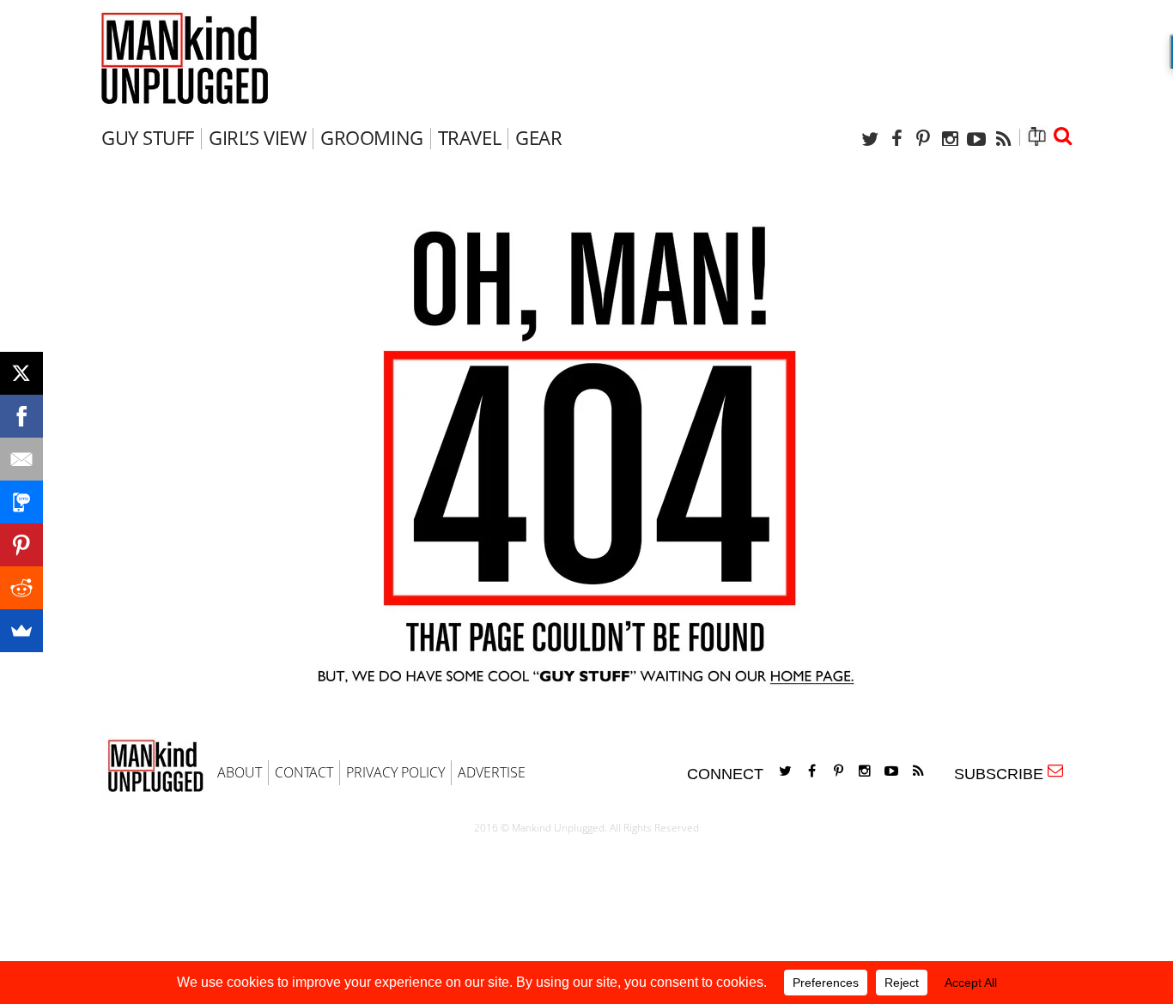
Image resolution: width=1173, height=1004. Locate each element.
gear (538, 137)
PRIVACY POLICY (395, 772)
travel (469, 137)
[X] (21, 373)
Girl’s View (257, 137)
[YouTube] (976, 138)
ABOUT (239, 772)
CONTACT (304, 772)
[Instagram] (950, 138)
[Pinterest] (923, 138)
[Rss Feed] (1003, 138)
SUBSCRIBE (1003, 774)
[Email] (21, 459)
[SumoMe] (21, 630)
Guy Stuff (147, 137)
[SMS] (21, 502)
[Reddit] (21, 587)
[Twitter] (870, 138)
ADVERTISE (492, 772)
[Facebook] (896, 138)
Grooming (371, 137)
